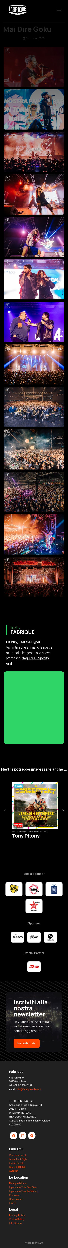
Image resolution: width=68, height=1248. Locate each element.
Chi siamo (14, 1195)
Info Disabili (15, 1223)
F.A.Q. (12, 1203)
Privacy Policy (17, 1215)
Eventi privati (16, 1163)
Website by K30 (34, 1242)
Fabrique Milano (17, 1183)
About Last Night (18, 1159)
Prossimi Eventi (17, 1155)
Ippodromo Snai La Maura (23, 1191)
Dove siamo (15, 1199)
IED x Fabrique (17, 1166)
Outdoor (13, 1170)
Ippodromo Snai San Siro (22, 1187)
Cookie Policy (16, 1219)
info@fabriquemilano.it (28, 1089)
